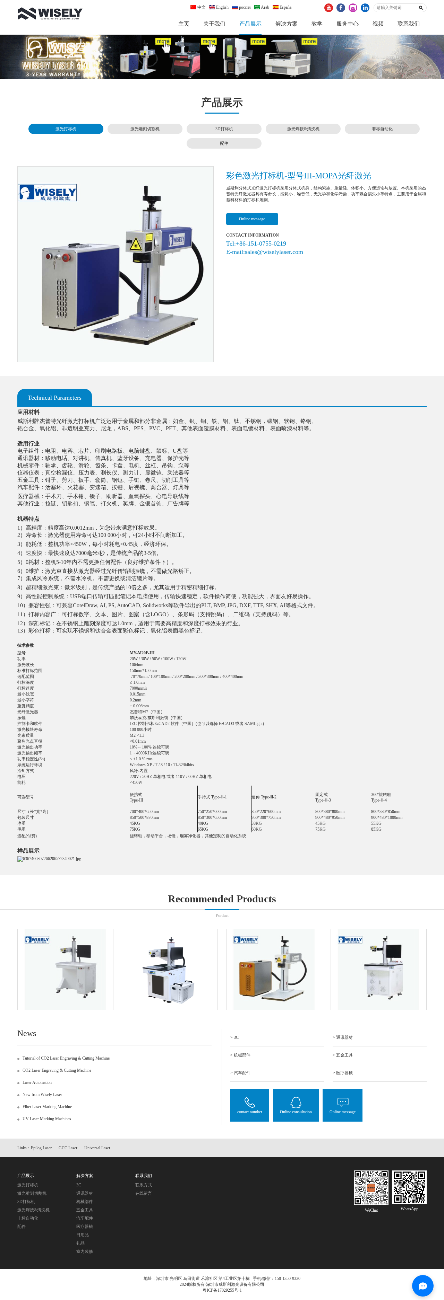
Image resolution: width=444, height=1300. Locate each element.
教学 (317, 24)
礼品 (80, 1243)
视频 (378, 24)
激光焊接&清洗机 (303, 128)
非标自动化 (382, 128)
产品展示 (250, 24)
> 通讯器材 (343, 1037)
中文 (201, 7)
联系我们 (409, 24)
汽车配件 (84, 1218)
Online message (252, 218)
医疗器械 (84, 1226)
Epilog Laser (41, 1148)
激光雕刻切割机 (145, 128)
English (222, 7)
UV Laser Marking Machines (47, 1118)
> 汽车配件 (240, 1072)
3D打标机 (224, 128)
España (285, 7)
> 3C (234, 1037)
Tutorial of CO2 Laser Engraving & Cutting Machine (66, 1058)
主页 (183, 24)
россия (244, 7)
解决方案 (286, 24)
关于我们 (214, 24)
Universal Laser (97, 1148)
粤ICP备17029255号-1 (222, 1290)
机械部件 (84, 1201)
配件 (224, 143)
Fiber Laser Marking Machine (47, 1106)
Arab (264, 7)
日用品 (82, 1234)
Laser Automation (37, 1082)
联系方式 (143, 1185)
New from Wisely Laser (42, 1094)
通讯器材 (84, 1193)
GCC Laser (68, 1148)
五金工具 (84, 1210)
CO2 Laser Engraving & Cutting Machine (57, 1070)
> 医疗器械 (343, 1072)
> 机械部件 (240, 1055)
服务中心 (347, 24)
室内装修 (84, 1251)
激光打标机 (66, 128)
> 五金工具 (343, 1055)
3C (78, 1185)
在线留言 (143, 1193)
